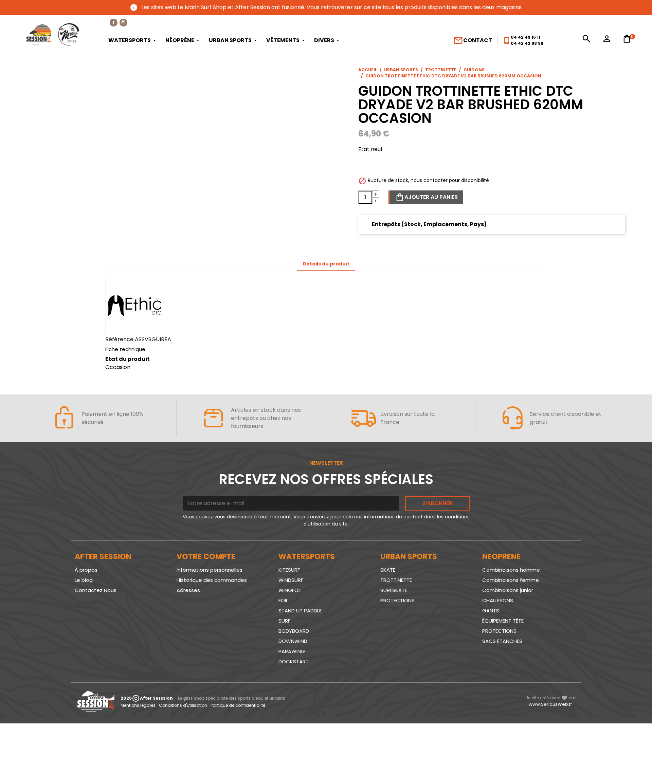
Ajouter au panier (431, 197)
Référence (119, 339)
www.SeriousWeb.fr (550, 704)
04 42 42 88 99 (527, 43)
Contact (472, 40)
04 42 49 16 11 (525, 37)
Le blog (84, 580)
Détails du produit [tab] (326, 263)
